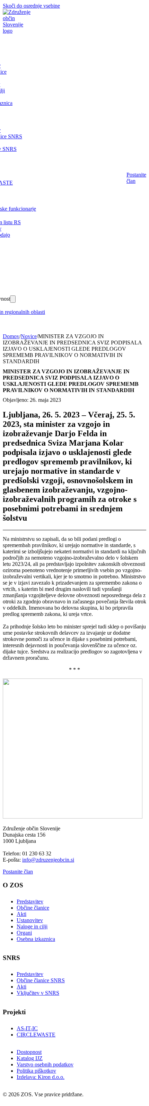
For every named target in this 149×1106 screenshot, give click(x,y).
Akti (21, 914)
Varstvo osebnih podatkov (45, 1064)
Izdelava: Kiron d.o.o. (40, 1077)
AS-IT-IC (27, 1028)
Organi (24, 933)
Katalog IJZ (30, 1058)
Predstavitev (30, 901)
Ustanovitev (30, 920)
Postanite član (136, 178)
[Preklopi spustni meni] (13, 299)
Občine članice (33, 908)
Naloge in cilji (32, 926)
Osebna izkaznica (36, 939)
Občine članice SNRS (41, 980)
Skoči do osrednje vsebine (31, 6)
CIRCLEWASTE (36, 1035)
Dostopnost (29, 1052)
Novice (29, 336)
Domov (11, 336)
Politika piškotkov (36, 1071)
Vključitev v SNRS (38, 993)
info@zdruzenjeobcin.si (48, 860)
